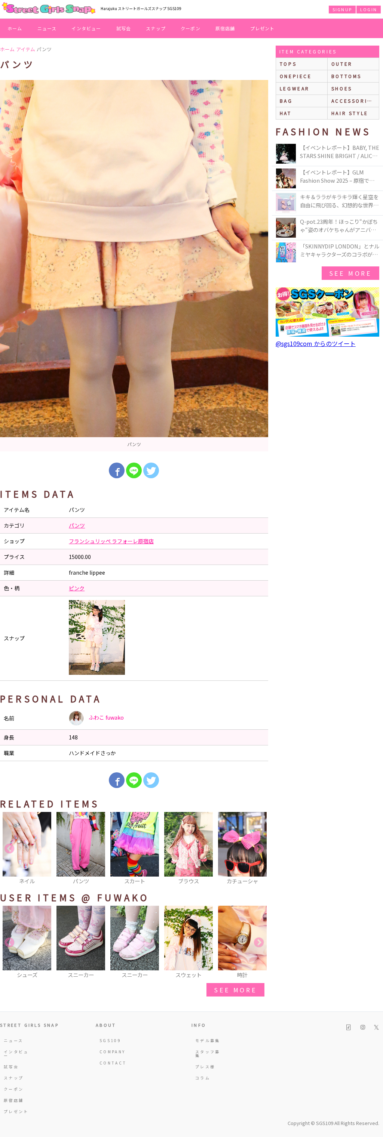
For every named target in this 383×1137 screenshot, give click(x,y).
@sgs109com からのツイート (316, 343)
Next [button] (258, 849)
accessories (353, 101)
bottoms (346, 76)
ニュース (47, 28)
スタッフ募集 (207, 1053)
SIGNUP (342, 9)
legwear (295, 88)
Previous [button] (9, 849)
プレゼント (262, 28)
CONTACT (113, 1063)
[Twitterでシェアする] (151, 470)
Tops (288, 64)
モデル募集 (207, 1040)
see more (235, 989)
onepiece (296, 76)
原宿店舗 (225, 28)
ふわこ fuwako (106, 717)
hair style (349, 113)
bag (286, 101)
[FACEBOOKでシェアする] (117, 470)
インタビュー (86, 28)
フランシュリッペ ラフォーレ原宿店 (111, 541)
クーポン (190, 28)
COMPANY (112, 1051)
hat (286, 113)
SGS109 (110, 1040)
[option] (134, 265)
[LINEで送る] (134, 470)
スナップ (156, 28)
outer (342, 64)
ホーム (14, 28)
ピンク (77, 588)
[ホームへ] (48, 8)
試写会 (123, 28)
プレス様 (205, 1066)
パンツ (77, 525)
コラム (202, 1078)
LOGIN (368, 9)
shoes (341, 88)
